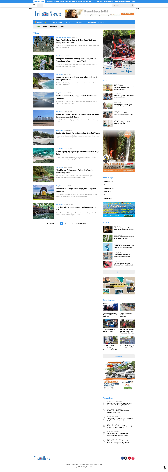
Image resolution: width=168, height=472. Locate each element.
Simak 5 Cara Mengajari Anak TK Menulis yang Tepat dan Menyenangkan (120, 419)
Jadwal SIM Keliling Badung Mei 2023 (109, 330)
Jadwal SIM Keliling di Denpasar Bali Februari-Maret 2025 (110, 314)
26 (73, 223)
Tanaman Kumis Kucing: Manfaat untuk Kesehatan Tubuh (124, 237)
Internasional (53, 26)
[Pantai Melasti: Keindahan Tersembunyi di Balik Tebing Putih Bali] (43, 81)
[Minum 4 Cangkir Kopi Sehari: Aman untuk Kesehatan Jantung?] (107, 229)
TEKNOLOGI (91, 22)
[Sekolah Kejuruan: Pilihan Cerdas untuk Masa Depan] (107, 96)
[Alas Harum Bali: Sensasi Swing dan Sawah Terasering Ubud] (43, 174)
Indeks (40, 5)
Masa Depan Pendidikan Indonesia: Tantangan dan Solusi (123, 113)
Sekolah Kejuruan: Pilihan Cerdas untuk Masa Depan (124, 96)
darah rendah (108, 198)
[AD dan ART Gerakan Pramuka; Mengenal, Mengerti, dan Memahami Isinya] (107, 87)
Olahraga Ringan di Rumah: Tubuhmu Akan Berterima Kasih (123, 264)
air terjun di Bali (109, 188)
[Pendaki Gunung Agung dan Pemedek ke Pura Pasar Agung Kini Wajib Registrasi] (127, 323)
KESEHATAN (70, 22)
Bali (57, 37)
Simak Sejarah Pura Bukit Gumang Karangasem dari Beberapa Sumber (117, 434)
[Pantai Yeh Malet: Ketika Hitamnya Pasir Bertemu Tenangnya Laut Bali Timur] (43, 118)
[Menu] (34, 5)
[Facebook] (122, 458)
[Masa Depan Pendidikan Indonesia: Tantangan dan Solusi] (107, 114)
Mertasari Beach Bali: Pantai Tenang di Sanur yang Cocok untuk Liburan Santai (103, 1)
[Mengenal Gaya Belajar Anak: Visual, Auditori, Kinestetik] (107, 105)
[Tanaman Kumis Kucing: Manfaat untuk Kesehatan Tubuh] (107, 238)
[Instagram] (133, 458)
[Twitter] (125, 458)
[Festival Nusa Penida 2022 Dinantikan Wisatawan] (127, 307)
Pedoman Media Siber (86, 464)
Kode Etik (75, 464)
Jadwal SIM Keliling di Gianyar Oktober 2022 (127, 346)
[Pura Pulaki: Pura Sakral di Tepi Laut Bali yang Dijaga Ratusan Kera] (43, 44)
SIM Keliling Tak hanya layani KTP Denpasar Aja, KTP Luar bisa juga (110, 347)
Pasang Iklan (98, 464)
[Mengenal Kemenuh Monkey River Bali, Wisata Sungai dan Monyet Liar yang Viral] (43, 62)
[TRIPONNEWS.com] (48, 13)
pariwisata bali (108, 181)
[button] (133, 5)
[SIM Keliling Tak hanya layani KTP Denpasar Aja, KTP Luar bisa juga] (110, 340)
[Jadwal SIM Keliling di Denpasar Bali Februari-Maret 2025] (110, 307)
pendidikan (107, 191)
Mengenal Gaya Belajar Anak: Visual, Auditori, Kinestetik (123, 105)
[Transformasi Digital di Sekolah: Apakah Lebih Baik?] (107, 123)
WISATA (46, 22)
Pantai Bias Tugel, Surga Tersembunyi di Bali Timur (78, 133)
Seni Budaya (62, 37)
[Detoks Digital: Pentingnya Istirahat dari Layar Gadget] (107, 256)
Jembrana (107, 195)
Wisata (69, 37)
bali (105, 185)
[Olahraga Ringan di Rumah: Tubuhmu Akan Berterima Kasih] (107, 264)
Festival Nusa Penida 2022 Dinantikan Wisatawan (126, 314)
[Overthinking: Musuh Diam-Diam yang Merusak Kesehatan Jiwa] (107, 247)
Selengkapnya (118, 272)
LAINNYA (101, 22)
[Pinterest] (129, 458)
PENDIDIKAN (80, 22)
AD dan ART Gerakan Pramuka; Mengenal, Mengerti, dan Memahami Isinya (124, 87)
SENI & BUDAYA (58, 22)
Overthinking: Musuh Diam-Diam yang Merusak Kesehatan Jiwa (124, 246)
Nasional (44, 26)
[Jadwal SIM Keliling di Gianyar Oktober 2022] (127, 340)
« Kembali (50, 223)
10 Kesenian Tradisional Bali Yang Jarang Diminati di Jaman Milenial (119, 426)
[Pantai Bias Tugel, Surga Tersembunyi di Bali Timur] (43, 137)
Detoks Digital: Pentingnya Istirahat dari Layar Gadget (122, 255)
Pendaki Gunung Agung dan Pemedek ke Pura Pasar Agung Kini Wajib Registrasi (127, 331)
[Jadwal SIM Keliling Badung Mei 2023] (110, 323)
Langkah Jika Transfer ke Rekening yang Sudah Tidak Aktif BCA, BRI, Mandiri (119, 404)
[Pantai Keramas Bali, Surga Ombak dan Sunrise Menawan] (43, 99)
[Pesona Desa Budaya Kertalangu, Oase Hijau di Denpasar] (43, 192)
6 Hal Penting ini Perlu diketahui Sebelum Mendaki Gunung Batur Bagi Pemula (119, 441)
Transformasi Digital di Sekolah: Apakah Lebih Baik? (123, 122)
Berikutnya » (81, 223)
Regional (37, 26)
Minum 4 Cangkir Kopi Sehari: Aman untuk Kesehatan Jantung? (124, 228)
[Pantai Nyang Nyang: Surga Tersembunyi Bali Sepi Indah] (43, 155)
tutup (30, 8)
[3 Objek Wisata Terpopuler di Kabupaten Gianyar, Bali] (43, 211)
